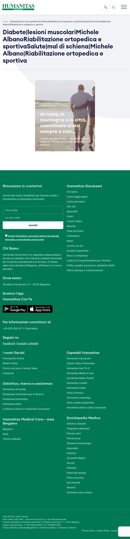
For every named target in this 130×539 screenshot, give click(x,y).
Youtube (21, 343)
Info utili (71, 206)
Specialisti (72, 448)
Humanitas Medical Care (80, 373)
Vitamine (71, 467)
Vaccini (70, 462)
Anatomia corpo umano (79, 492)
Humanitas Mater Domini (80, 378)
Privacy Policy (88, 530)
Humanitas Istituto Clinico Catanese (86, 407)
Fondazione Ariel (12, 403)
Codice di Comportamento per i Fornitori (89, 260)
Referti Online (10, 363)
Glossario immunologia (79, 443)
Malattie (71, 226)
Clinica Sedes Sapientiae (80, 402)
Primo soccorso (75, 477)
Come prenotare (76, 201)
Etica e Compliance (77, 255)
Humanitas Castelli (77, 382)
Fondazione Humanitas (15, 399)
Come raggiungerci (77, 196)
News (70, 240)
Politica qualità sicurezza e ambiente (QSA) (90, 265)
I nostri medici (74, 221)
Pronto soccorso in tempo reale (20, 368)
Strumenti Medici (76, 458)
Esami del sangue (76, 472)
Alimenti (71, 487)
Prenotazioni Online (13, 358)
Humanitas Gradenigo (79, 397)
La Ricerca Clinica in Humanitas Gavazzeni (26, 408)
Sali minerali (73, 482)
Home (5, 21)
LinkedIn (33, 343)
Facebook (9, 343)
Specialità (72, 211)
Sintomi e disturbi (76, 423)
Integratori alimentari (78, 428)
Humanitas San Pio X (78, 368)
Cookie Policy (103, 530)
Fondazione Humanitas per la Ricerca (23, 394)
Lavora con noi (75, 245)
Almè (5, 433)
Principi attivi (74, 433)
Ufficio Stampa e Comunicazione (85, 270)
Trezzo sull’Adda (12, 438)
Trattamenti (73, 235)
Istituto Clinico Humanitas (81, 363)
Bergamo (8, 429)
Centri (70, 216)
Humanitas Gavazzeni (79, 358)
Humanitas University (14, 389)
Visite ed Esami (75, 231)
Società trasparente (78, 250)
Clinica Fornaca (75, 392)
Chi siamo (72, 191)
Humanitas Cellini (76, 387)
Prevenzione (73, 438)
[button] (124, 7)
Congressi (8, 373)
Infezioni (71, 453)
